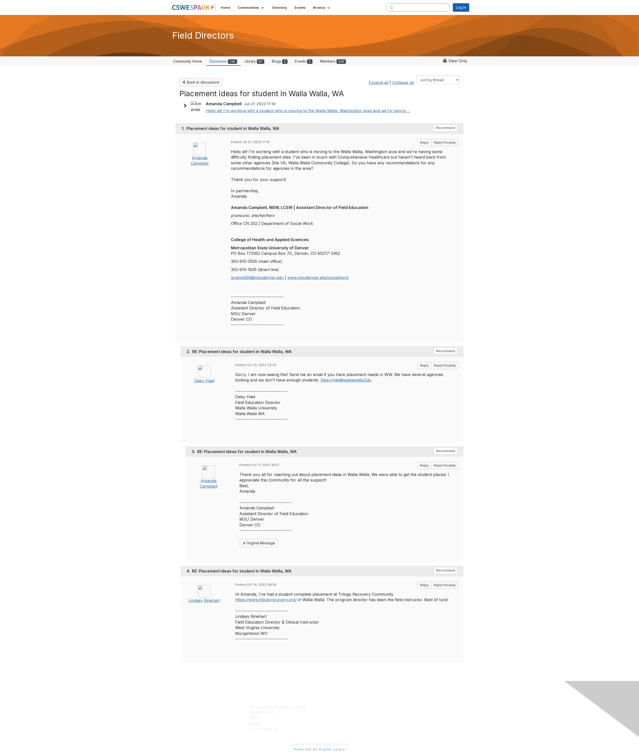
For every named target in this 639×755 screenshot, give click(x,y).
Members (332, 61)
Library (254, 61)
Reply (424, 142)
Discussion (222, 61)
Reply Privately (445, 142)
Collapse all (403, 82)
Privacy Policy (405, 712)
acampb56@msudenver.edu (257, 277)
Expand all (378, 82)
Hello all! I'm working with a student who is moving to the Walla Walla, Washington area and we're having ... (308, 110)
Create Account (262, 737)
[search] (391, 7)
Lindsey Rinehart (204, 600)
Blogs (279, 61)
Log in (461, 7)
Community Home (187, 61)
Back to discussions (202, 82)
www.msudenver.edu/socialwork (317, 277)
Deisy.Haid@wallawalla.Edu (345, 380)
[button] (251, 7)
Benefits (328, 712)
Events (303, 61)
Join (324, 707)
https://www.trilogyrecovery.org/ (266, 599)
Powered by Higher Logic (319, 749)
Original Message (260, 543)
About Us (401, 707)
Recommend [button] (445, 128)
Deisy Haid (204, 380)
